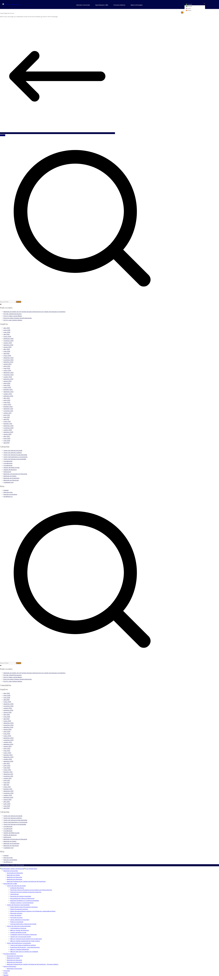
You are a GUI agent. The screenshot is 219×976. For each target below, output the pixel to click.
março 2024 (7, 370)
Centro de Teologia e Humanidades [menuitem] (18, 905)
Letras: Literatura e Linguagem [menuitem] (19, 920)
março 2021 (7, 421)
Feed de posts (8, 492)
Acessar (6, 490)
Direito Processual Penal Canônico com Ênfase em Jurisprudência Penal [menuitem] (32, 911)
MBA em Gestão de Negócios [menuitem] (19, 930)
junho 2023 (6, 383)
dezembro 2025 (8, 338)
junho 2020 (6, 438)
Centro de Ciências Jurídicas (12, 452)
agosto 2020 (7, 434)
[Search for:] (82, 219)
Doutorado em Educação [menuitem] (15, 873)
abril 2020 (6, 443)
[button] (84, 5)
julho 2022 (6, 398)
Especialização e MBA (101, 5)
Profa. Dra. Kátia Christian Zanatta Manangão (17, 318)
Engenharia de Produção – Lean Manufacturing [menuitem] (25, 947)
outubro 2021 (7, 413)
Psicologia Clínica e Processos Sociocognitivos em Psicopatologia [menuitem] (31, 890)
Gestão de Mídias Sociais (11, 467)
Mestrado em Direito (9, 476)
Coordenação (7, 461)
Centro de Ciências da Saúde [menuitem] (16, 886)
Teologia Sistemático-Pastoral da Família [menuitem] (23, 924)
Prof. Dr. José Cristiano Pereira (12, 320)
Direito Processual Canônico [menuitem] (19, 909)
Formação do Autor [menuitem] (16, 917)
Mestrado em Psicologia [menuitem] (14, 879)
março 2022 (7, 404)
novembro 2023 (8, 375)
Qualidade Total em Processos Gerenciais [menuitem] (23, 934)
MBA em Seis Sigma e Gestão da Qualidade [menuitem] (24, 951)
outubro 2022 (7, 394)
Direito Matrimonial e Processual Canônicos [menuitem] (24, 907)
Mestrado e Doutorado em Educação (15, 474)
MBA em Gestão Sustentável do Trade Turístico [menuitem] (25, 941)
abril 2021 (6, 419)
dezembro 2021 (8, 409)
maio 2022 (6, 402)
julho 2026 (6, 328)
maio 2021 (6, 417)
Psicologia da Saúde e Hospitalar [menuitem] (20, 896)
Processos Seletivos (119, 5)
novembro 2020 (8, 428)
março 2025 (7, 355)
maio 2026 (6, 332)
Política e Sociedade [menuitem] (16, 922)
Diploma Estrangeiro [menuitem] (9, 966)
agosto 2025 (7, 347)
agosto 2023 (7, 381)
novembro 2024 (8, 360)
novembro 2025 (8, 341)
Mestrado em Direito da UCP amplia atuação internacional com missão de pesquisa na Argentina (34, 312)
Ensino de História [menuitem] (15, 915)
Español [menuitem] (5, 975)
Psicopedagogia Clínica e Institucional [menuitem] (22, 898)
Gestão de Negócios (10, 469)
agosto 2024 (7, 364)
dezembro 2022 (8, 392)
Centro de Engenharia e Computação (15, 457)
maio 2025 (6, 351)
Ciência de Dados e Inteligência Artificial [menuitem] (23, 945)
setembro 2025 (8, 345)
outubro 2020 (7, 430)
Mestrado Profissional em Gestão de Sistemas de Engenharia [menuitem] (26, 881)
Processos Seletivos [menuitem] (9, 954)
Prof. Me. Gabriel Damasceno (12, 314)
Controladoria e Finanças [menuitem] (18, 928)
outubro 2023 (7, 377)
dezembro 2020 (8, 426)
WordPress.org (7, 496)
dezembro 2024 (8, 358)
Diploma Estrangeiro (137, 5)
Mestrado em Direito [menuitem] (13, 875)
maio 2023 (6, 385)
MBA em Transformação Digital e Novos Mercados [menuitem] (26, 939)
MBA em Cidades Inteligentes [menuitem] (19, 949)
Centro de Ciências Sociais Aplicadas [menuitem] (19, 926)
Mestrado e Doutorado (83, 5)
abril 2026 (6, 334)
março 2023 (7, 387)
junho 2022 (6, 400)
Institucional (7, 472)
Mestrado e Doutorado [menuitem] (10, 871)
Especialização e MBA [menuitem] (10, 883)
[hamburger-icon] (204, 3)
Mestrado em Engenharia (11, 478)
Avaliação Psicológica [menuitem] (17, 888)
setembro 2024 (8, 362)
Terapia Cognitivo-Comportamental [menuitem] (21, 903)
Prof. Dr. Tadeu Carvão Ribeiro (12, 316)
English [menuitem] (5, 973)
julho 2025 (6, 349)
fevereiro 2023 (7, 389)
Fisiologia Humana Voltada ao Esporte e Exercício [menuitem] (25, 892)
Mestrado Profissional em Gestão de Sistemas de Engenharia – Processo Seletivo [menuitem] (32, 964)
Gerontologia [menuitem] (14, 894)
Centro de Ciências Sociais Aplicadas (15, 455)
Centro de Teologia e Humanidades (14, 459)
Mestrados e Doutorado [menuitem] (14, 968)
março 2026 (7, 336)
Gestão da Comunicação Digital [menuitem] (20, 937)
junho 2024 (6, 366)
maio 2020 (6, 440)
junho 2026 (6, 330)
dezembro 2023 (8, 372)
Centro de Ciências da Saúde (12, 450)
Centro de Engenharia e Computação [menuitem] (19, 943)
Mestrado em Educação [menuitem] (14, 877)
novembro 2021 (8, 411)
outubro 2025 (7, 343)
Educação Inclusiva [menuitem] (16, 913)
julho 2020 (6, 436)
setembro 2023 (8, 379)
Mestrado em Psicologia (11, 480)
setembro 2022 (8, 396)
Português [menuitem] (6, 971)
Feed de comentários (10, 494)
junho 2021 (6, 415)
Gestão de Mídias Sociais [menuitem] (18, 932)
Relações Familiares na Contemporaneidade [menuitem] (24, 900)
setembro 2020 (8, 432)
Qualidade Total (8, 482)
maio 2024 (6, 368)
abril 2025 (6, 353)
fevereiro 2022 (7, 406)
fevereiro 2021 (7, 423)
